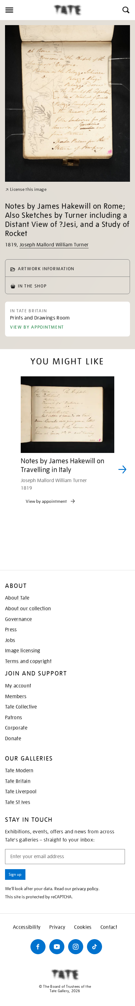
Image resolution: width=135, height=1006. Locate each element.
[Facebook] (38, 946)
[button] (125, 10)
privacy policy (85, 888)
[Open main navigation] (26, 10)
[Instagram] (75, 946)
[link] (26, 189)
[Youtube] (56, 946)
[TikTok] (94, 946)
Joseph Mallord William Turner (54, 245)
